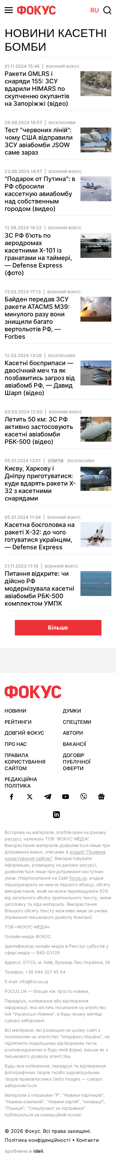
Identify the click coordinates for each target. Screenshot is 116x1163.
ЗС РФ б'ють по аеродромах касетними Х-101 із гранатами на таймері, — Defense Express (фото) (38, 254)
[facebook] (11, 796)
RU (94, 10)
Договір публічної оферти (76, 761)
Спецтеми (77, 722)
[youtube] (65, 796)
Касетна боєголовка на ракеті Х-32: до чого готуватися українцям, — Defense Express (40, 536)
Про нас (16, 744)
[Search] (107, 10)
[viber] (83, 796)
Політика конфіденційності (38, 1140)
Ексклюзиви (62, 123)
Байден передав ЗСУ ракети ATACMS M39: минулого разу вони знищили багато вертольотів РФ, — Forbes (37, 317)
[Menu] (8, 10)
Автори (73, 733)
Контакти (87, 1140)
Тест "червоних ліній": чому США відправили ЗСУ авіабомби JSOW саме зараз (39, 141)
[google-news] (101, 796)
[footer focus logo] (33, 692)
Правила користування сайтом (25, 761)
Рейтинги (18, 722)
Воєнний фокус (62, 66)
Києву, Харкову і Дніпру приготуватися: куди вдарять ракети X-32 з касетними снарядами (40, 483)
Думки (72, 711)
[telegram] (47, 796)
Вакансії (74, 744)
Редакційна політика (21, 782)
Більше (58, 627)
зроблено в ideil (24, 1151)
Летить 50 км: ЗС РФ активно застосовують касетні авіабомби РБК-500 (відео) (39, 430)
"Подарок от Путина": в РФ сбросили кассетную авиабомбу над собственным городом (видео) (40, 193)
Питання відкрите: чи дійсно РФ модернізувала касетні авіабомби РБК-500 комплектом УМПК (39, 588)
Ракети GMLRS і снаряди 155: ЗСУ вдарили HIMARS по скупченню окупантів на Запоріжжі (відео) (37, 88)
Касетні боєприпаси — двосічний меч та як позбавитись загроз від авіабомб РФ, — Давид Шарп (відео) (40, 378)
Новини (15, 711)
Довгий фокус (24, 733)
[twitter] (29, 796)
